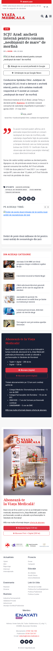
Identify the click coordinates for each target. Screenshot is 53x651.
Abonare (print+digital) (27, 376)
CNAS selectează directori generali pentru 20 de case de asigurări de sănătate (21, 7)
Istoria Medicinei (34, 578)
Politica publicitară (35, 592)
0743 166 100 (31, 631)
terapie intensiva (12, 192)
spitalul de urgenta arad (16, 190)
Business (7, 594)
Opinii (5, 561)
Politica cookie (33, 594)
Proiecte (32, 557)
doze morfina (35, 190)
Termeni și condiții (34, 587)
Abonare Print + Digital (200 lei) (27, 533)
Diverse (6, 589)
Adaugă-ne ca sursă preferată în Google (27, 66)
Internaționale (8, 571)
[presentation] (45, 207)
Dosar (30, 561)
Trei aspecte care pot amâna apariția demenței (31, 323)
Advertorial (7, 603)
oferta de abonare (37, 523)
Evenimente (8, 582)
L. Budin (9, 51)
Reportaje (7, 566)
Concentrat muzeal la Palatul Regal (31, 276)
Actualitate (8, 557)
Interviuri (6, 569)
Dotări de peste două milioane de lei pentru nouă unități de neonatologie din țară (25, 238)
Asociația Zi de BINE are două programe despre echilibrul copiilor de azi (31, 264)
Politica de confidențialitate (38, 589)
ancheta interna (23, 187)
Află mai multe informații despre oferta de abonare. (26, 410)
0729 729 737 (31, 633)
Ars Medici (32, 573)
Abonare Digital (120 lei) (27, 528)
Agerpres (21, 103)
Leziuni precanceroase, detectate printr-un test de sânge (30, 311)
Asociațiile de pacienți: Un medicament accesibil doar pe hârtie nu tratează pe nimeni (31, 299)
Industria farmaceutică (11, 598)
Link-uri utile (34, 582)
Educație (32, 568)
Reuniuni (6, 587)
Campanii (31, 564)
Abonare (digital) (27, 370)
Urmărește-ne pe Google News (27, 73)
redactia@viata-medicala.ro (29, 636)
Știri (4, 564)
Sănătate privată (9, 601)
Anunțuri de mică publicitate (13, 606)
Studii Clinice (32, 575)
